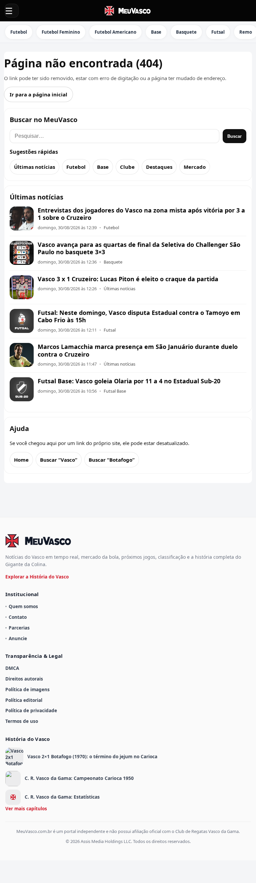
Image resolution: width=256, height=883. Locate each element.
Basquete (186, 32)
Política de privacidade (31, 710)
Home (21, 459)
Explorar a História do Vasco (37, 576)
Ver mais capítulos (26, 808)
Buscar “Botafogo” (112, 459)
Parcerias (19, 627)
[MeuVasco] (128, 10)
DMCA (12, 668)
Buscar (234, 136)
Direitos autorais (24, 679)
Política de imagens (27, 689)
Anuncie (18, 638)
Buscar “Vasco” (58, 459)
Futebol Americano (115, 32)
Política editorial (23, 700)
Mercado (195, 166)
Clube (127, 166)
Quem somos (23, 606)
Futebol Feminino (61, 32)
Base (156, 32)
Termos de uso (21, 721)
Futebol (18, 32)
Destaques (159, 166)
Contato (18, 617)
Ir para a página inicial (38, 94)
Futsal (218, 32)
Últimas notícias (34, 166)
